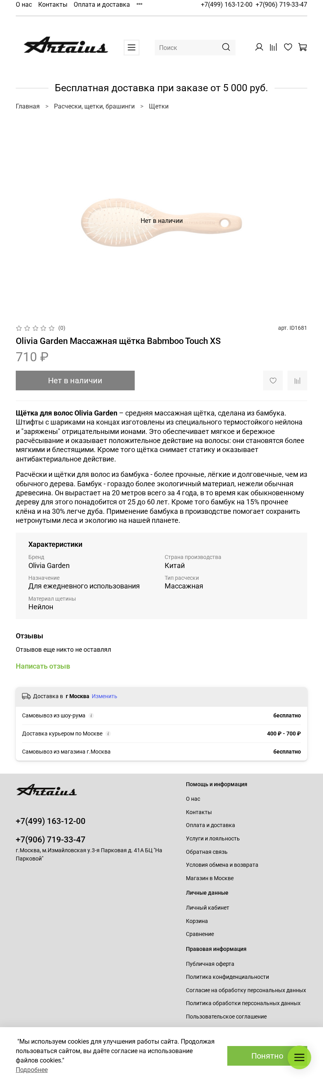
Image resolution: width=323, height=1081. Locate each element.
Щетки (159, 106)
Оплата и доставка (102, 4)
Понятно (267, 1056)
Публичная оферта (210, 964)
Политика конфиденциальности (227, 977)
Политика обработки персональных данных (243, 1003)
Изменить (104, 696)
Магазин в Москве (210, 878)
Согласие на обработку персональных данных (246, 990)
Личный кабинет (207, 908)
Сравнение (200, 934)
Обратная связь (207, 852)
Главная (28, 106)
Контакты (52, 4)
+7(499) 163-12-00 (226, 4)
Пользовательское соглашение (226, 1016)
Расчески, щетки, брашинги (94, 106)
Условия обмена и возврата (222, 865)
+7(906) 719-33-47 (281, 4)
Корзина (197, 921)
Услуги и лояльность (213, 838)
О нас (24, 4)
